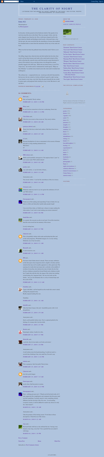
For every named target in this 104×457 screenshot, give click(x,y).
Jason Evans (69, 21)
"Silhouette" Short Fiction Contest (72, 52)
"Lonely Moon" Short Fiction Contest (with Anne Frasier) (73, 74)
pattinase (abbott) (28, 126)
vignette (65, 115)
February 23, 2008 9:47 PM (33, 229)
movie (65, 150)
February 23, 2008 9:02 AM (33, 162)
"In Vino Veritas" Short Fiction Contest (73, 54)
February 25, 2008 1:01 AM (33, 300)
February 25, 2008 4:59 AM (33, 312)
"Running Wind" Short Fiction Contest (73, 59)
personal (65, 122)
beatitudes (66, 157)
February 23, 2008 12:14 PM (33, 194)
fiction (65, 113)
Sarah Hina (26, 217)
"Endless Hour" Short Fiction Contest (73, 68)
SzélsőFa (25, 305)
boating (65, 145)
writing (65, 138)
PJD (24, 258)
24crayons (26, 187)
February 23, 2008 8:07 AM (33, 134)
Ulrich (65, 159)
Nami (64, 164)
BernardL (25, 248)
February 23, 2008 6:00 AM (33, 122)
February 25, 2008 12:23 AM (33, 282)
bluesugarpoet (27, 199)
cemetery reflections (68, 168)
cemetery (65, 129)
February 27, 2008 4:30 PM (33, 345)
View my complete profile (72, 24)
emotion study (67, 175)
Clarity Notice (67, 173)
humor (65, 141)
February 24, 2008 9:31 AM (33, 253)
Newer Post (21, 441)
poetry (65, 111)
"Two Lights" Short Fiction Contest (72, 79)
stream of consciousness (69, 171)
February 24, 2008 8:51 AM (33, 243)
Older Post (57, 441)
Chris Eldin (26, 116)
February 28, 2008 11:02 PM (33, 357)
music (64, 152)
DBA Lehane (26, 155)
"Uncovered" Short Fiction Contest (72, 50)
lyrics (64, 120)
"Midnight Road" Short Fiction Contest (74, 77)
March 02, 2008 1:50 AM (32, 407)
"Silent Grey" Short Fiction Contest (72, 70)
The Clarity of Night (52, 8)
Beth (24, 96)
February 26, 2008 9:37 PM (33, 335)
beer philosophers (68, 143)
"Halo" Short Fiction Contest (71, 66)
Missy (24, 106)
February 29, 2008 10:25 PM (33, 387)
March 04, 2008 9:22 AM (32, 419)
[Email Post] (42, 86)
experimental (66, 148)
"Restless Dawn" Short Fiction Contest (73, 63)
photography (66, 161)
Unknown (25, 234)
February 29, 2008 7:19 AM (33, 377)
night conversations (68, 166)
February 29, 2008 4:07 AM (33, 367)
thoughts (65, 127)
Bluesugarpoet (24, 26)
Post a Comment (22, 438)
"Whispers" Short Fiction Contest (72, 61)
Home (39, 441)
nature (65, 134)
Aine (24, 424)
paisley (25, 167)
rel (23, 138)
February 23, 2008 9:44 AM (33, 182)
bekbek (25, 361)
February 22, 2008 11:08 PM (33, 102)
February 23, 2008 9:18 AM (33, 172)
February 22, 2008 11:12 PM (33, 112)
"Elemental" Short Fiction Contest (72, 47)
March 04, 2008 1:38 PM (32, 433)
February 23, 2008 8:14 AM (33, 150)
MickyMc (26, 339)
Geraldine (26, 287)
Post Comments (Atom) (32, 445)
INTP (64, 155)
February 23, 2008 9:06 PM (33, 213)
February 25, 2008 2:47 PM (33, 325)
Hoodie (25, 329)
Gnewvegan (26, 381)
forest (64, 131)
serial (64, 118)
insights (65, 125)
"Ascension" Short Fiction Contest (72, 57)
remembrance (66, 136)
